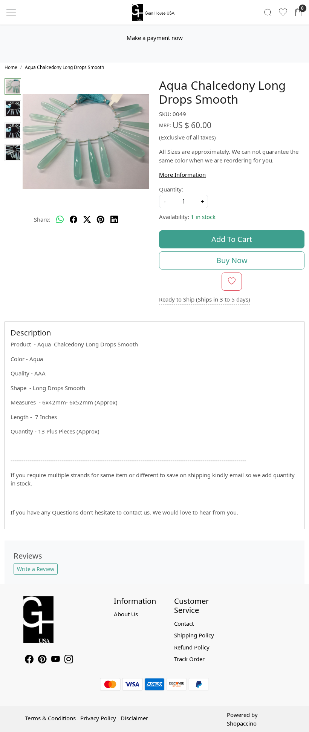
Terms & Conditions (50, 718)
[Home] (154, 12)
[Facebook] (29, 660)
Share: (42, 219)
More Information (182, 174)
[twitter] (87, 219)
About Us (126, 614)
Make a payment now (155, 37)
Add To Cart (231, 239)
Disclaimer (134, 718)
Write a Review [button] (35, 569)
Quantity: (171, 189)
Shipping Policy (194, 635)
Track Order (189, 659)
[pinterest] (100, 219)
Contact (184, 623)
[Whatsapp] (60, 219)
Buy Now (232, 260)
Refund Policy (192, 647)
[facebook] (73, 219)
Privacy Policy (98, 718)
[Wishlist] (283, 12)
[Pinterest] (42, 660)
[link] (267, 12)
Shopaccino (242, 723)
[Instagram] (69, 660)
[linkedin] (114, 219)
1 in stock (203, 217)
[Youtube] (55, 660)
